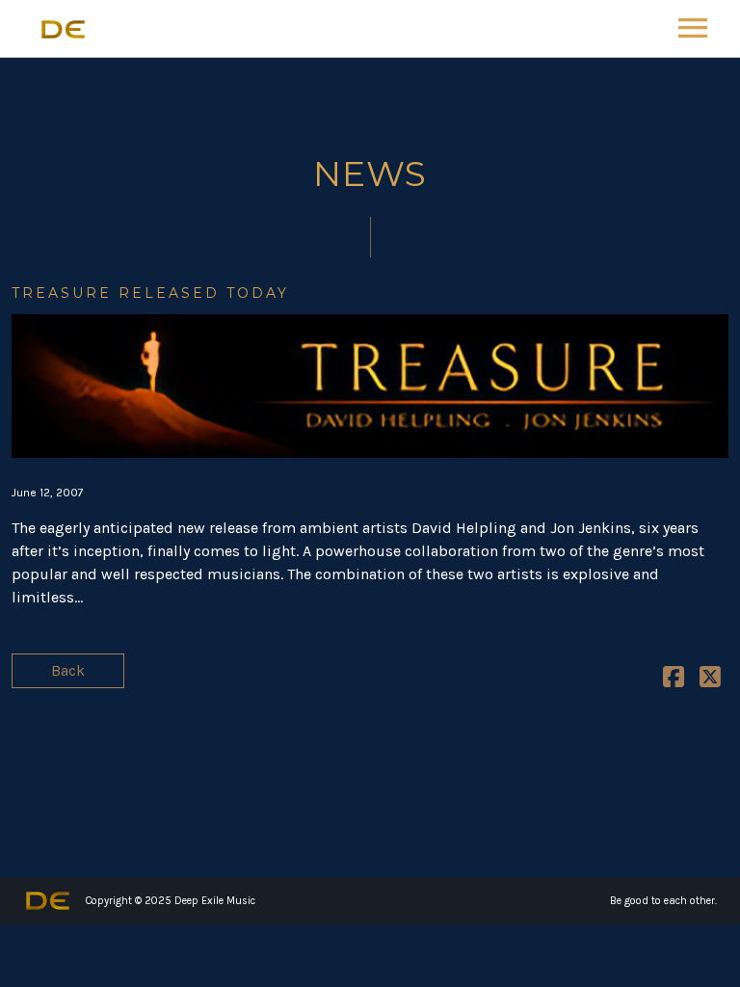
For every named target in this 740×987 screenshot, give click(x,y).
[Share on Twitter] (710, 680)
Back (68, 670)
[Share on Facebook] (673, 680)
